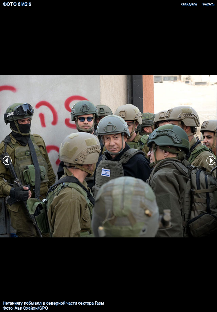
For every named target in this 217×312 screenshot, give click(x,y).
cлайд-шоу (189, 4)
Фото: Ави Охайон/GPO (25, 308)
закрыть (208, 4)
